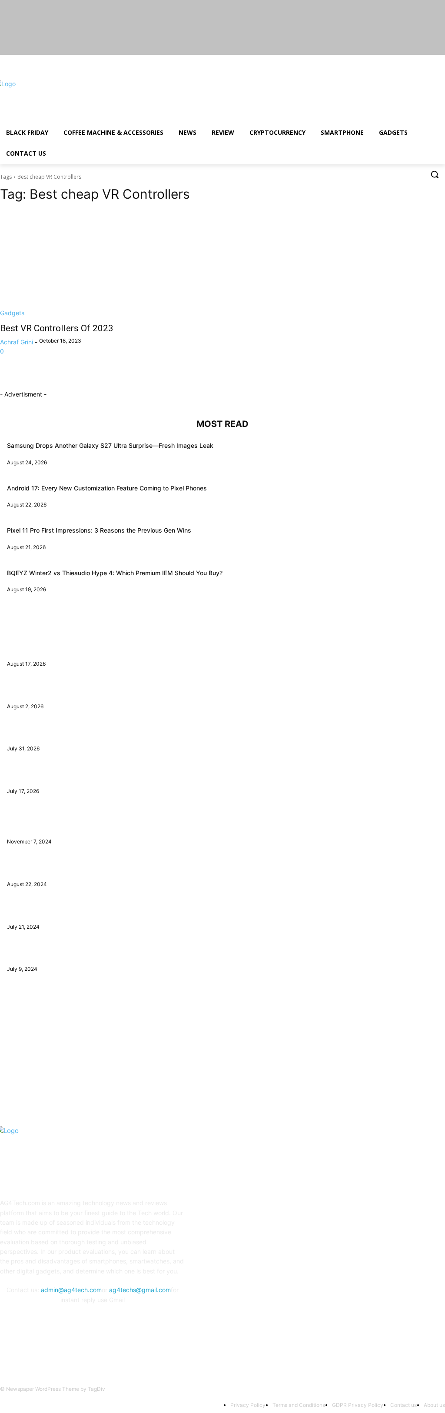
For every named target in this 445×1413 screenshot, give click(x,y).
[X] (416, 61)
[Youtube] (440, 61)
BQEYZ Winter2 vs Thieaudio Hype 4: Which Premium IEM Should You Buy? (114, 573)
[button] (434, 174)
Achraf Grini (16, 342)
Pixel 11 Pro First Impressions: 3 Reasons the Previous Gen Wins (99, 530)
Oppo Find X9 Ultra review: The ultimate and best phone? (89, 774)
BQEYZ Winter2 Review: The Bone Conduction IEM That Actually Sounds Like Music (127, 646)
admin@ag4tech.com (71, 1289)
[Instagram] (404, 61)
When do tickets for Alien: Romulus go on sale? (74, 952)
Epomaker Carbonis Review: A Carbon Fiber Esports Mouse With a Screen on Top (123, 732)
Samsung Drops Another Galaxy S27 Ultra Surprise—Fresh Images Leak (110, 445)
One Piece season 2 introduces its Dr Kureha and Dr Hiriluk (91, 867)
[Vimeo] (428, 61)
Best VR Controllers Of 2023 (56, 328)
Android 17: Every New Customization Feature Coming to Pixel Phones (107, 488)
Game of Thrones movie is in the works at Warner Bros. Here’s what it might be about (128, 825)
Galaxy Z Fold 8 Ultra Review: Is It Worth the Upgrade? (85, 689)
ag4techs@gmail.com (140, 1289)
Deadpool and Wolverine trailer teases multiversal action (87, 909)
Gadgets (12, 313)
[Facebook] (392, 61)
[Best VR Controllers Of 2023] (107, 263)
